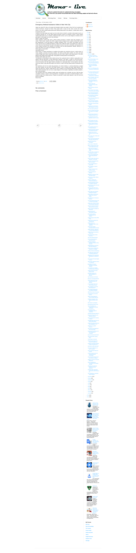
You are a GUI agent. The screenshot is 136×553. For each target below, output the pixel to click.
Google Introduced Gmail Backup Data (92, 271)
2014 (88, 50)
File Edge (87, 540)
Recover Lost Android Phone (93, 278)
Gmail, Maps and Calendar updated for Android (93, 192)
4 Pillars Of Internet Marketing (93, 250)
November (90, 376)
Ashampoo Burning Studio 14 (93, 313)
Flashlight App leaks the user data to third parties (93, 321)
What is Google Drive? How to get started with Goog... (93, 146)
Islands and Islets (89, 532)
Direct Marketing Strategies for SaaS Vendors (93, 96)
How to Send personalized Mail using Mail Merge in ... (93, 93)
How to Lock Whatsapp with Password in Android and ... (93, 69)
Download (38, 18)
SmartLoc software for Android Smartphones (92, 180)
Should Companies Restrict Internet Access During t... (93, 206)
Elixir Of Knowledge (90, 526)
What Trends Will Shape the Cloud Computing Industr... (93, 62)
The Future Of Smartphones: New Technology (93, 329)
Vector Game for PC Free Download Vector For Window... (92, 281)
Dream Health (88, 530)
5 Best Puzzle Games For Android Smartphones (93, 341)
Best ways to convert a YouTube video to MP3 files (93, 56)
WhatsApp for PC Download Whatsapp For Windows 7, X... (93, 256)
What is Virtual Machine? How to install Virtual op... (93, 297)
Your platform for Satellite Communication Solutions (93, 268)
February (90, 391)
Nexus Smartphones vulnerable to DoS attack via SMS (93, 363)
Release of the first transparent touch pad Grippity (92, 84)
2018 (88, 44)
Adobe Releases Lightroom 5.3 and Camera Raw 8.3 (93, 230)
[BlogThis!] (51, 81)
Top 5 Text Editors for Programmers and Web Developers (93, 307)
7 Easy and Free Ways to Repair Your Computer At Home (93, 149)
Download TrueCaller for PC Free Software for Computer (93, 332)
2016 (88, 47)
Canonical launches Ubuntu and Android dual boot (93, 130)
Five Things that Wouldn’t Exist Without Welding (93, 290)
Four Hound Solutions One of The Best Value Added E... (93, 72)
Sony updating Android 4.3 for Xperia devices (93, 127)
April (89, 388)
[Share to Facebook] (54, 81)
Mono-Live (90, 24)
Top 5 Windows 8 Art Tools (93, 276)
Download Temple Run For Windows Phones (93, 316)
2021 (88, 39)
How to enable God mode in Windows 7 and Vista (93, 159)
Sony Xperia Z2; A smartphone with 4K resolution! (92, 310)
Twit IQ (87, 534)
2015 (88, 49)
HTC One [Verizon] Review (93, 108)
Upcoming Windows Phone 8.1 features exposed (93, 183)
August (89, 381)
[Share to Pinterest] (55, 81)
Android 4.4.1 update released (92, 326)
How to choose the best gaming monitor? (92, 240)
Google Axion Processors (95, 497)
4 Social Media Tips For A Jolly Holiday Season (93, 285)
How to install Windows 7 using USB (92, 164)
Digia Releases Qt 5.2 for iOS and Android (93, 186)
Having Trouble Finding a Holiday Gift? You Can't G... (93, 124)
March (89, 389)
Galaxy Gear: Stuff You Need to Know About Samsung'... (93, 204)
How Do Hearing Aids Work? (93, 334)
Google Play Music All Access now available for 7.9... (93, 324)
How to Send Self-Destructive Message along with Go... (93, 139)
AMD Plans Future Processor (93, 292)
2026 (88, 32)
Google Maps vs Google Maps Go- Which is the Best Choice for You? (96, 475)
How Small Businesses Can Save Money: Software (93, 357)
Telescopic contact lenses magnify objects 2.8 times (96, 453)
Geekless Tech (89, 538)
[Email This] (50, 81)
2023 (88, 36)
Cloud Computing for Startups (92, 172)
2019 (88, 42)
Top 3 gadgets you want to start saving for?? (93, 287)
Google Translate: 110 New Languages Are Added (96, 441)
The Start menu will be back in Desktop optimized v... (93, 253)
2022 (88, 37)
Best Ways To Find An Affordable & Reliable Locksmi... (92, 265)
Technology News (52, 18)
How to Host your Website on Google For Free (93, 99)
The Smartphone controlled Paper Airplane (93, 374)
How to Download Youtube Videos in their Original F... (93, 101)
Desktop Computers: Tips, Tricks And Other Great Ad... (93, 300)
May (89, 386)
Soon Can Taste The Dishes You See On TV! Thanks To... (93, 111)
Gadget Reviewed (89, 536)
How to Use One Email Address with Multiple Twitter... (92, 65)
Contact (59, 18)
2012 (88, 395)
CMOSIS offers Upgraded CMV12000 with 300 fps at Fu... (93, 370)
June (89, 384)
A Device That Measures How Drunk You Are (95, 404)
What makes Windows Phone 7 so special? (93, 262)
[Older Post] (80, 127)
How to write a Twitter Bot (92, 143)
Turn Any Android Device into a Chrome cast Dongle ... (93, 201)
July (89, 383)
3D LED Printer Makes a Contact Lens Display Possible (96, 430)
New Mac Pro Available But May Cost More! (93, 162)
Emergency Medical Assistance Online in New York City (93, 242)
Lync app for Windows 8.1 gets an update (93, 348)
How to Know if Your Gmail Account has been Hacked (93, 91)
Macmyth (87, 524)
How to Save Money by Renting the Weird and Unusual (93, 81)
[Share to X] (52, 81)
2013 (88, 52)
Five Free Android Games (93, 237)
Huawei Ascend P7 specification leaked (92, 212)
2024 (88, 34)
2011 (88, 396)
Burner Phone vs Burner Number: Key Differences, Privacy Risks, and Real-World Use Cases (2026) (93, 416)
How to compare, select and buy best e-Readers (93, 78)
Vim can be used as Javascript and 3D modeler (92, 215)
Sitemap (65, 18)
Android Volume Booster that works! (96, 463)
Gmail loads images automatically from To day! (93, 227)
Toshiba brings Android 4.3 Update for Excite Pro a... (93, 115)
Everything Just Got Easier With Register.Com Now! (93, 107)
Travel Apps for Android (92, 339)
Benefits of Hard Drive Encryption (92, 142)
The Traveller (88, 528)
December (90, 54)
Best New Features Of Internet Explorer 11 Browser (92, 274)
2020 (88, 40)
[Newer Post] (38, 127)
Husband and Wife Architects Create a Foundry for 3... (93, 344)
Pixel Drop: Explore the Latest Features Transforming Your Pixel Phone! (96, 511)
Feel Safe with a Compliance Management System (93, 152)
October (89, 378)
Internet (44, 18)
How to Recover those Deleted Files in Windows (93, 75)
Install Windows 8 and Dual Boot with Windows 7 (93, 246)
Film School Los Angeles (92, 302)
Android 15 (95, 485)
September (90, 379)
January (89, 393)
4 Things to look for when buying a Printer (92, 170)
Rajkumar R (90, 26)
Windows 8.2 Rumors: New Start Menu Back (93, 175)
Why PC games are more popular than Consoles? (93, 121)
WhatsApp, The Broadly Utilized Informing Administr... (92, 367)
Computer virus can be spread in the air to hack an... (93, 133)
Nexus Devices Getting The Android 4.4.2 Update (93, 249)
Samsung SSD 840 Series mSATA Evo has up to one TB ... (93, 188)
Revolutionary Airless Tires (93, 304)
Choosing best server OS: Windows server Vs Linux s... (93, 117)
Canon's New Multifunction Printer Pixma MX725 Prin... (93, 155)
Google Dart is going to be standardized (93, 221)
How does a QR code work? (93, 346)
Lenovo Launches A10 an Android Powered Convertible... (93, 354)
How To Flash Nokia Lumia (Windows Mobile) (93, 60)
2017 (88, 45)
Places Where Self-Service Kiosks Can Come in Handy (93, 195)
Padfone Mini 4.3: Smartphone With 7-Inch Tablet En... (93, 224)
